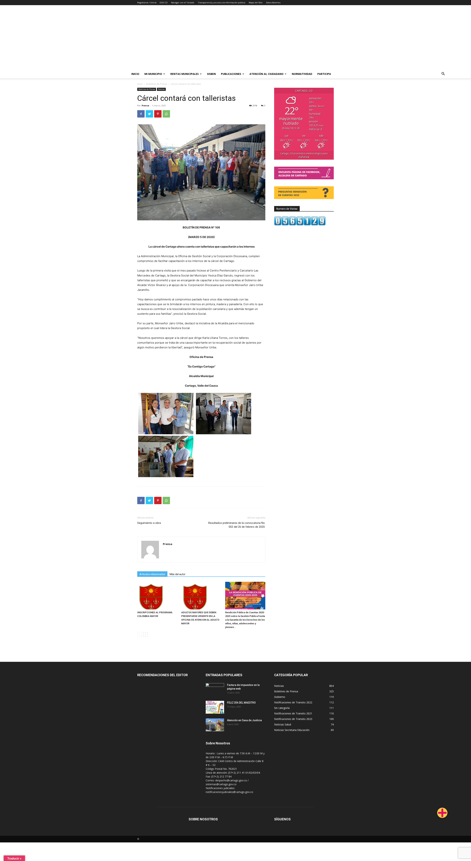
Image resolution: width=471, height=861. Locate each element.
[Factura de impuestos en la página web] (215, 689)
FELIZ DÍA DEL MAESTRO (241, 702)
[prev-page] (139, 634)
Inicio (135, 74)
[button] (443, 74)
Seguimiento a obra (149, 523)
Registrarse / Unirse (147, 2)
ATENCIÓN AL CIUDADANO (266, 74)
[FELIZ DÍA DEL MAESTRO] (215, 707)
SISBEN (211, 74)
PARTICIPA (324, 74)
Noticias (161, 89)
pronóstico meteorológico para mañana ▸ (304, 155)
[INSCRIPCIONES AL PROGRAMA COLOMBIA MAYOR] (157, 595)
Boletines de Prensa (156, 84)
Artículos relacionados (152, 574)
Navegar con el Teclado (182, 2)
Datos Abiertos (273, 2)
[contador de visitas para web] (300, 224)
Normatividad (302, 74)
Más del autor (177, 574)
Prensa (145, 105)
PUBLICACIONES (231, 74)
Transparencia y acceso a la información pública (221, 2)
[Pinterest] (158, 114)
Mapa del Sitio (256, 2)
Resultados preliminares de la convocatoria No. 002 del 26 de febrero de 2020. (236, 524)
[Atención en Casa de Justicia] (215, 724)
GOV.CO (164, 2)
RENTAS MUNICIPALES (184, 74)
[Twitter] (149, 114)
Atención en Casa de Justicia (244, 720)
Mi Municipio (153, 74)
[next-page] (145, 634)
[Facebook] (141, 114)
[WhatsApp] (166, 114)
